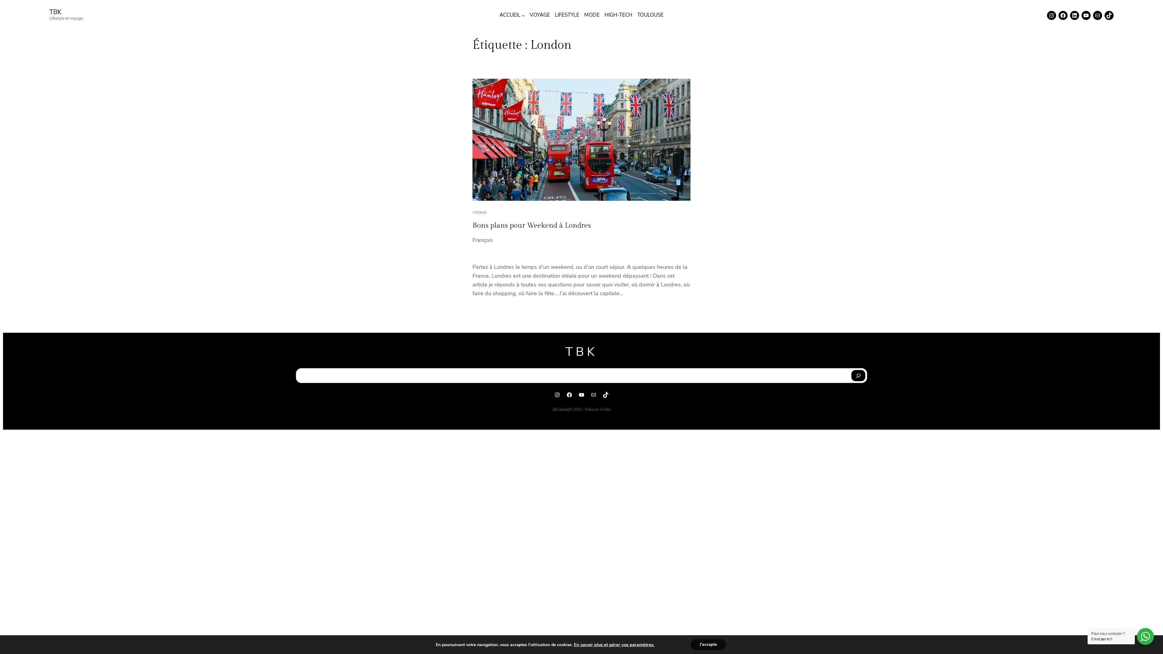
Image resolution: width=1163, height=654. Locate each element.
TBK (55, 12)
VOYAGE (479, 212)
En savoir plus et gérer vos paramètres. (614, 644)
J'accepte (708, 644)
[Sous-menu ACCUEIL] (523, 15)
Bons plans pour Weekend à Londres (531, 225)
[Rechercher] (858, 376)
